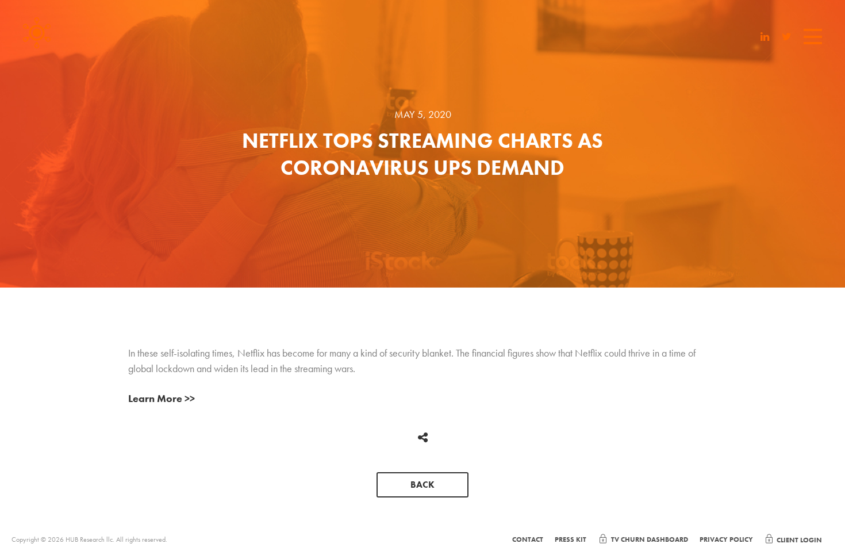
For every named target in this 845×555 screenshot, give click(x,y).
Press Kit (570, 539)
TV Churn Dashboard (649, 539)
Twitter (786, 38)
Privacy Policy (726, 539)
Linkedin (765, 38)
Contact (527, 539)
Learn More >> (161, 398)
